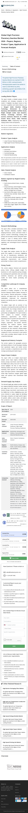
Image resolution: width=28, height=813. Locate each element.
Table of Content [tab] (15, 66)
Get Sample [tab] (7, 72)
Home (2, 10)
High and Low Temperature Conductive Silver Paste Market (14, 702)
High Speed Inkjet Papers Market (12, 729)
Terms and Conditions (5, 804)
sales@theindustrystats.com (10, 1)
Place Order (15, 558)
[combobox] (5, 625)
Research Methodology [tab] (9, 69)
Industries (17, 792)
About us (16, 787)
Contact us (17, 789)
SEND (14, 646)
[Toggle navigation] (25, 6)
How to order (3, 798)
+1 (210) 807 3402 (23, 1)
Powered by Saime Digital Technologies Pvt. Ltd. (14, 811)
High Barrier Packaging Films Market (13, 688)
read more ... (9, 790)
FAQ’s (2, 801)
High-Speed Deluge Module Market (13, 716)
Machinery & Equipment (12, 10)
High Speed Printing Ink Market (12, 742)
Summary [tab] (5, 66)
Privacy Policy (3, 806)
